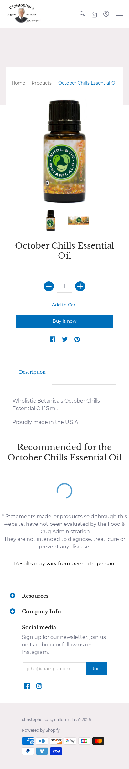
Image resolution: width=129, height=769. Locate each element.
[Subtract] (49, 286)
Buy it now (64, 321)
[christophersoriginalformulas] (23, 14)
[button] (82, 14)
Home (18, 83)
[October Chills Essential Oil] (50, 220)
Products (42, 83)
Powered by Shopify (41, 730)
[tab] (32, 372)
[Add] (80, 286)
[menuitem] (82, 14)
